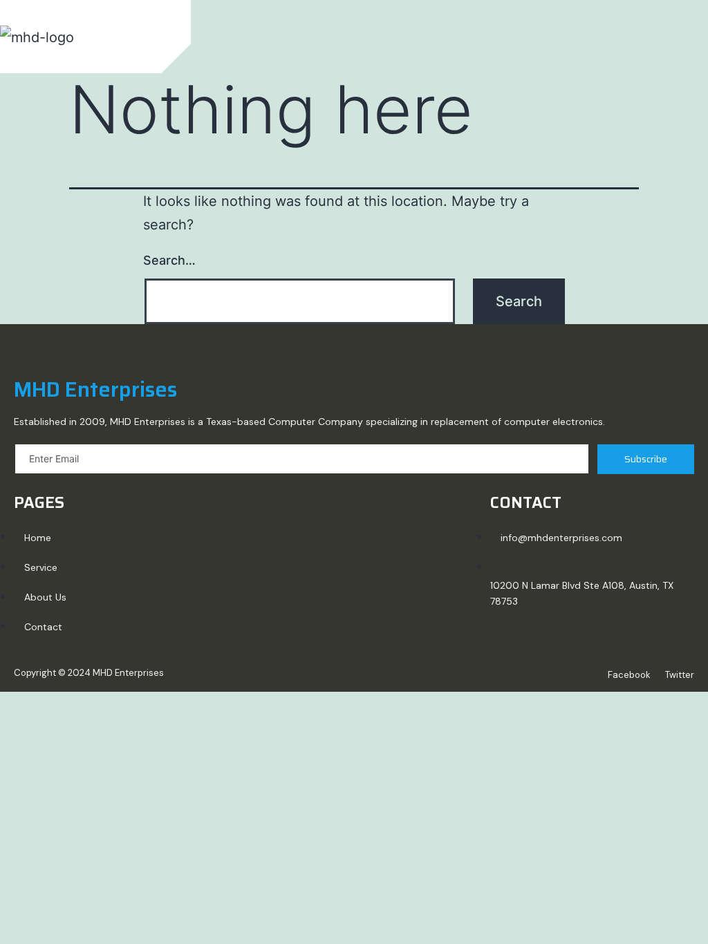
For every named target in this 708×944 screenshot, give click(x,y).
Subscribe (645, 458)
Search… (169, 260)
